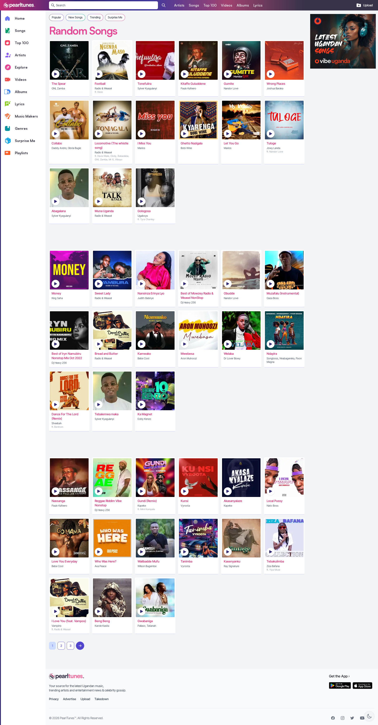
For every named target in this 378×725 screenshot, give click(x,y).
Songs (194, 5)
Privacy (54, 699)
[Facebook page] (333, 718)
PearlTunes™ (68, 718)
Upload (85, 699)
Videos (226, 5)
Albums (243, 5)
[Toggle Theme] (369, 716)
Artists (179, 5)
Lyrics (257, 5)
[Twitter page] (352, 718)
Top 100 (210, 5)
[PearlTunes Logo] (19, 5)
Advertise (69, 699)
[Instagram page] (342, 718)
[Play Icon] (56, 74)
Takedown (101, 699)
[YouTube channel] (362, 718)
